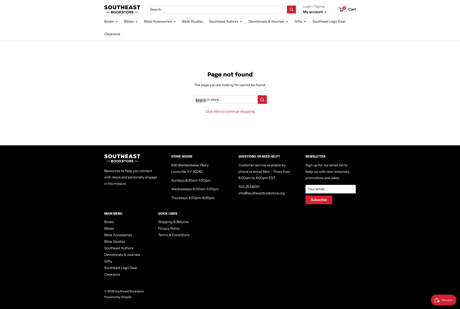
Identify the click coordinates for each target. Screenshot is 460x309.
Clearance (112, 34)
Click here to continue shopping (230, 111)
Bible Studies (192, 21)
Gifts (298, 21)
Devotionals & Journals (266, 21)
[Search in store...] (262, 99)
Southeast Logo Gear (329, 21)
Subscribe (319, 200)
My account (313, 12)
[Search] (291, 9)
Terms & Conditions (173, 235)
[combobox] (217, 9)
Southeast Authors (223, 21)
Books (109, 21)
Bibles (129, 21)
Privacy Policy (169, 228)
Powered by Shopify (118, 297)
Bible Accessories (158, 21)
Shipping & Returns (173, 222)
